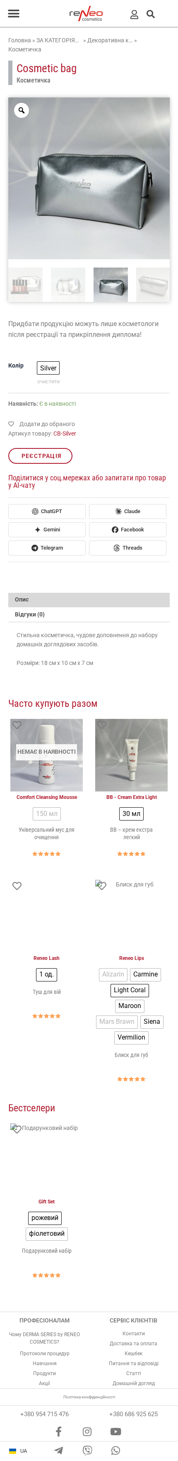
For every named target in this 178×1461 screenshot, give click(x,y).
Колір (16, 365)
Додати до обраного (46, 424)
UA (23, 1451)
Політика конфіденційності (89, 1397)
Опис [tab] (22, 599)
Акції (44, 1383)
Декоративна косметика (110, 40)
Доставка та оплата (133, 1344)
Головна (19, 40)
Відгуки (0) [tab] (30, 614)
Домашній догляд (134, 1383)
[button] (13, 13)
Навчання (45, 1363)
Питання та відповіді (134, 1363)
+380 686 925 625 (133, 1414)
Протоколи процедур (45, 1353)
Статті (133, 1373)
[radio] (48, 368)
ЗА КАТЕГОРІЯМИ (59, 40)
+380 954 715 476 (44, 1414)
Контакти (134, 1334)
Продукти (44, 1373)
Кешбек (133, 1353)
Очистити (48, 382)
